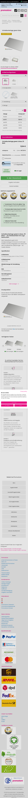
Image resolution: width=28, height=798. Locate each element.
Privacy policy (23, 391)
